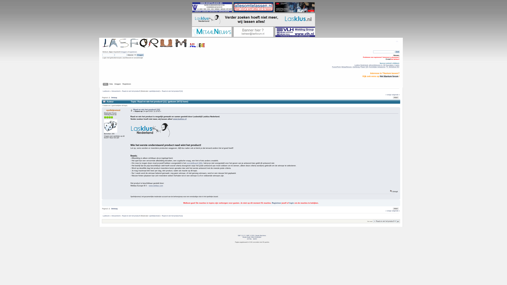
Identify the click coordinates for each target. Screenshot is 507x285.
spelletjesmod (154, 91)
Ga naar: (370, 221)
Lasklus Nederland (361, 65)
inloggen (124, 52)
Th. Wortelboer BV (392, 67)
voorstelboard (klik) (195, 163)
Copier (396, 65)
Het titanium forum (389, 76)
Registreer (276, 203)
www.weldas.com (156, 186)
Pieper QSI (364, 67)
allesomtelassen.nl (375, 65)
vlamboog (356, 67)
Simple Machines (260, 235)
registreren (133, 52)
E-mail (388, 59)
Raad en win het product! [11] (146, 110)
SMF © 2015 (250, 235)
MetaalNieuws (346, 67)
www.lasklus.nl (180, 119)
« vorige (388, 95)
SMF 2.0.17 (241, 235)
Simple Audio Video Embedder (251, 237)
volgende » (396, 95)
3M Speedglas (388, 65)
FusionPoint (336, 67)
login (291, 203)
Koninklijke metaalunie (377, 67)
